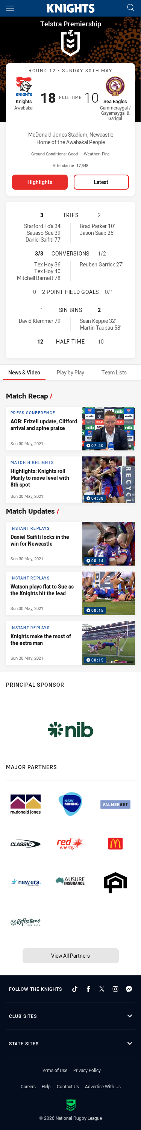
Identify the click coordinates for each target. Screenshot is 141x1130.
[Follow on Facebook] (88, 989)
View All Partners (70, 955)
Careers (28, 1086)
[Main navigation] (10, 8)
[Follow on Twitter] (102, 989)
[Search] (131, 8)
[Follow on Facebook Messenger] (129, 989)
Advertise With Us (103, 1086)
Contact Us (68, 1086)
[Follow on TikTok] (75, 989)
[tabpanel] (70, 526)
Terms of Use (54, 1070)
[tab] (24, 372)
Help (46, 1086)
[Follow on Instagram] (115, 989)
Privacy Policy (87, 1070)
